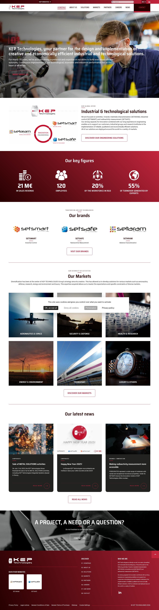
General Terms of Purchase (60, 605)
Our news (86, 589)
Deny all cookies (71, 308)
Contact (85, 593)
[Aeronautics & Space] (31, 315)
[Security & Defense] (79, 315)
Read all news (79, 499)
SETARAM (16, 591)
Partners (85, 580)
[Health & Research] (128, 315)
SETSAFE (34, 591)
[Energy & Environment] (31, 363)
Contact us (79, 538)
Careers (85, 585)
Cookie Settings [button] (85, 605)
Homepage (86, 563)
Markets (85, 576)
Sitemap (74, 605)
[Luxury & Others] (128, 363)
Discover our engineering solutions (104, 138)
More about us (20, 74)
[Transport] (79, 363)
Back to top (155, 554)
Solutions (86, 572)
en (143, 2)
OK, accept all (51, 308)
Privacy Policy (13, 605)
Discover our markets (79, 393)
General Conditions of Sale (40, 605)
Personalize (91, 308)
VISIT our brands (80, 251)
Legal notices (24, 605)
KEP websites (44, 2)
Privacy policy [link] (108, 308)
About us (85, 567)
